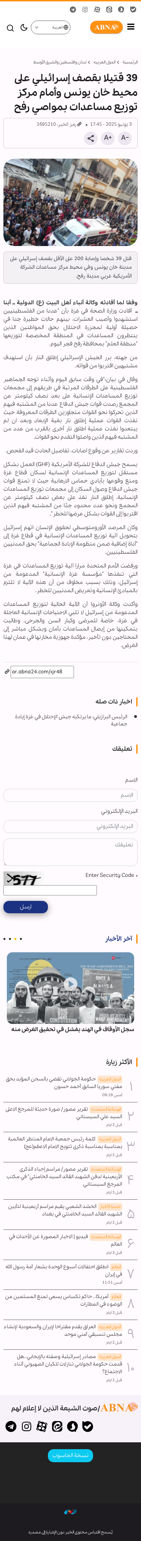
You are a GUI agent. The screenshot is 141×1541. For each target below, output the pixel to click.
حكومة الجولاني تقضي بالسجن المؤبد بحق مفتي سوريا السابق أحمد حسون (64, 1083)
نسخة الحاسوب (70, 1455)
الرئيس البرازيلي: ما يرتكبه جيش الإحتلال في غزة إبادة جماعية (71, 720)
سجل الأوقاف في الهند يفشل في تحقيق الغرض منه (72, 1030)
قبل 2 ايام (114, 1125)
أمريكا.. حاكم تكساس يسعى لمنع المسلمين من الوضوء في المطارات (63, 1300)
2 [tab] (15, 939)
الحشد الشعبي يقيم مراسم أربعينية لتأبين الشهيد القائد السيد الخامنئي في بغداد (65, 1210)
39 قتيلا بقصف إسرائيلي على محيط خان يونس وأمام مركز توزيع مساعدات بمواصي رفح (76, 92)
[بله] (87, 1427)
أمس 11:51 (112, 1282)
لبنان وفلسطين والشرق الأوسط (59, 62)
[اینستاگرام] (26, 1427)
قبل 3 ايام (114, 1192)
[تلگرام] (11, 1427)
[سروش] (72, 1427)
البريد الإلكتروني (119, 811)
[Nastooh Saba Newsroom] (70, 1511)
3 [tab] (10, 939)
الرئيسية (130, 62)
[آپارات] (42, 1427)
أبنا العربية (97, 27)
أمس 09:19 (112, 1095)
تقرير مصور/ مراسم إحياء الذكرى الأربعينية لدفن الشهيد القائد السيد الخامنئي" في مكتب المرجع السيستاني (64, 1177)
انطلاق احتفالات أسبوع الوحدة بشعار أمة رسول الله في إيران (63, 1270)
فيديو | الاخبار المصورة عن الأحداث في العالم (65, 1240)
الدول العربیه (104, 62)
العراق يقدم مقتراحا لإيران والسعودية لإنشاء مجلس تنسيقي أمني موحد (63, 1330)
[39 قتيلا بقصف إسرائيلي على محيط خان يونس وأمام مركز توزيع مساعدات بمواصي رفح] (70, 202)
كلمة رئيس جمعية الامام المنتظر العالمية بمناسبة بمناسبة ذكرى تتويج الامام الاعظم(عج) (65, 1143)
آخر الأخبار (118, 938)
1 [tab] (21, 939)
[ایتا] (57, 1427)
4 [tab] (4, 939)
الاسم (131, 780)
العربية (57, 27)
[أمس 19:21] (70, 988)
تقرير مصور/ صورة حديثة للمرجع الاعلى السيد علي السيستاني (63, 1113)
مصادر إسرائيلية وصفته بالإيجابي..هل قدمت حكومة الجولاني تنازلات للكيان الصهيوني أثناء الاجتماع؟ (68, 1364)
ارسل (25, 907)
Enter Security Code (112, 875)
